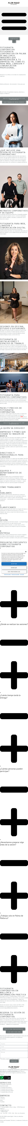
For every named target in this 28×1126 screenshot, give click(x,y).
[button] (26, 551)
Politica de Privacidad (5, 1120)
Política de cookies (7, 574)
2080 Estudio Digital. (8, 1116)
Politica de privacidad (15, 574)
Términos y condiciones (16, 1120)
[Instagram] (5, 1078)
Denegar (14, 567)
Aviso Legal (22, 574)
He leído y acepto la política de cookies (10, 1059)
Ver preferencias (14, 571)
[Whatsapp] (2, 1078)
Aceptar (14, 563)
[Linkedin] (9, 1078)
